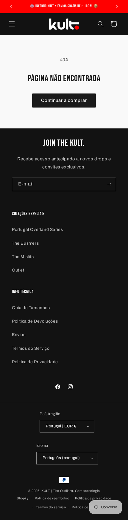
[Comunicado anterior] (11, 6)
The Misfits (23, 256)
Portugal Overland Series (37, 229)
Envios (19, 334)
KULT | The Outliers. (57, 491)
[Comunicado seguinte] (117, 6)
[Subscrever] (109, 184)
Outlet (18, 270)
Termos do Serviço (30, 348)
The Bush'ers (25, 243)
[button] (11, 23)
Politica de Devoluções (35, 321)
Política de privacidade (93, 498)
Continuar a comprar (64, 100)
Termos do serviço (51, 507)
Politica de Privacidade (35, 362)
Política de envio (85, 507)
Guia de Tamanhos (31, 308)
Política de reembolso (52, 498)
